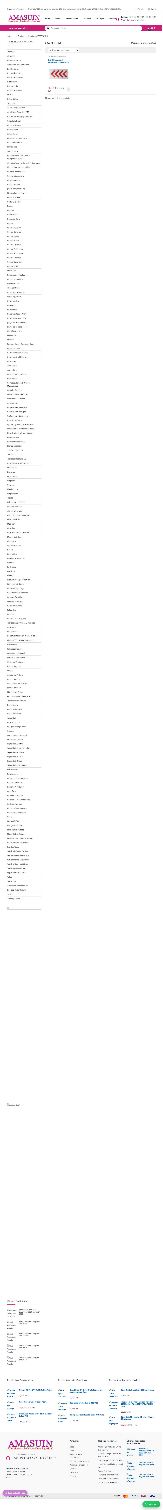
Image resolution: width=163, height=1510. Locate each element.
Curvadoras (12, 309)
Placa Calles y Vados (15, 830)
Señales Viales (13, 847)
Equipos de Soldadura (16, 890)
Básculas (11, 528)
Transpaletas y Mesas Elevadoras (21, 623)
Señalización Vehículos (16, 868)
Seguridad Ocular (14, 761)
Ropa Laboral (12, 705)
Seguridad (11, 718)
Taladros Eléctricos (15, 450)
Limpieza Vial (12, 493)
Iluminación (12, 467)
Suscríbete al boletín (16, 1493)
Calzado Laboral (14, 121)
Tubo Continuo (13, 288)
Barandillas (12, 554)
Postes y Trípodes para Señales (20, 838)
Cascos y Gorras (14, 722)
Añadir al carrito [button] (67, 89)
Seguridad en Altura (15, 752)
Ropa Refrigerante (15, 713)
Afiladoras (11, 361)
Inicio (47, 18)
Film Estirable (13, 283)
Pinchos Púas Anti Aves (16, 193)
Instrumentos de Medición (18, 532)
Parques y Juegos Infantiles (18, 580)
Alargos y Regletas (14, 511)
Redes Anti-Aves (105, 1471)
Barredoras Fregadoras (16, 374)
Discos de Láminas (15, 77)
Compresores (12, 631)
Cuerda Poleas (13, 240)
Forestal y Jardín (14, 296)
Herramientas (13, 301)
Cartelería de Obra (15, 795)
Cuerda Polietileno (15, 249)
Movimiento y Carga (15, 588)
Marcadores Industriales (17, 683)
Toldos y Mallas (13, 899)
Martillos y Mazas (14, 331)
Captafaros (11, 791)
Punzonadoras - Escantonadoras (20, 344)
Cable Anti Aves (13, 184)
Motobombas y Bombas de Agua (20, 428)
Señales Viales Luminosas (57, 56)
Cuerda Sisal (12, 266)
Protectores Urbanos (15, 584)
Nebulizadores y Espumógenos (20, 433)
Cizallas (10, 305)
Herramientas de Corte (16, 318)
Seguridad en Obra (15, 757)
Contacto (112, 18)
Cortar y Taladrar (14, 202)
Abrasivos (11, 56)
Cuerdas (10, 223)
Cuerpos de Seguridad (16, 726)
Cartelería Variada (14, 804)
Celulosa (10, 485)
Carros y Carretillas (15, 597)
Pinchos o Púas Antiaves (108, 1475)
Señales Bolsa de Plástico (17, 851)
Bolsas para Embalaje (16, 275)
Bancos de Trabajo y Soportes (19, 116)
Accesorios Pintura (15, 675)
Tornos (10, 454)
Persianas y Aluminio (16, 657)
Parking (10, 575)
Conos (9, 817)
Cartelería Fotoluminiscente (18, 799)
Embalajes (11, 270)
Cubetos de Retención (16, 171)
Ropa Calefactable (14, 709)
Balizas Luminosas (15, 782)
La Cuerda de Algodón (107, 1482)
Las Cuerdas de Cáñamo (108, 1478)
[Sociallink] (7, 1483)
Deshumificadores (15, 142)
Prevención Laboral (15, 739)
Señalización (12, 769)
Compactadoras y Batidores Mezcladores (18, 384)
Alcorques (11, 541)
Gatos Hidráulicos (14, 605)
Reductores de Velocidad (17, 842)
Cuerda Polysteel (14, 257)
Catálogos (100, 18)
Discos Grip (12, 82)
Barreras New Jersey (15, 787)
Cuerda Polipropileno (16, 253)
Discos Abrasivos (14, 73)
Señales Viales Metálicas (17, 864)
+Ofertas (11, 51)
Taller (9, 894)
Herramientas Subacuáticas (18, 463)
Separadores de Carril (16, 872)
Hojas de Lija (12, 86)
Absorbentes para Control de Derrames (23, 163)
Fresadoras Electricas (16, 399)
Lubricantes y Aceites (16, 502)
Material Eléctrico (14, 506)
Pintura (10, 670)
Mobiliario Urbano (15, 537)
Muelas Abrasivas (14, 90)
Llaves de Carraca (14, 327)
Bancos (10, 550)
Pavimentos (12, 644)
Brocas (10, 206)
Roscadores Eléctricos (16, 441)
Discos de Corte (13, 219)
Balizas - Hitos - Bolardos (17, 778)
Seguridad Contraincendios (18, 748)
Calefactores (12, 134)
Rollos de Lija (12, 99)
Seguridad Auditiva (15, 744)
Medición (11, 524)
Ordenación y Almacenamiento (20, 640)
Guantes (10, 731)
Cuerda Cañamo (14, 232)
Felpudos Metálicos (15, 649)
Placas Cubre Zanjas (15, 834)
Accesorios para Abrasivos (18, 64)
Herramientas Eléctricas (17, 357)
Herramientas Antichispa (17, 352)
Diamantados (12, 214)
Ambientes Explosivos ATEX (18, 112)
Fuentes (10, 562)
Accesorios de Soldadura (17, 885)
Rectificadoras (13, 437)
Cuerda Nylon (13, 236)
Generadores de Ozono (17, 407)
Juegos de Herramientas (17, 322)
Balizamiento (12, 774)
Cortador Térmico (14, 390)
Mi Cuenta (152, 9)
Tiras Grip (11, 103)
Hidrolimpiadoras (14, 420)
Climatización (12, 129)
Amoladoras (12, 365)
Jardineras (11, 567)
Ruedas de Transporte (16, 618)
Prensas (10, 339)
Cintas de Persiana (15, 662)
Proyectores (12, 476)
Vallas (9, 877)
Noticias (87, 18)
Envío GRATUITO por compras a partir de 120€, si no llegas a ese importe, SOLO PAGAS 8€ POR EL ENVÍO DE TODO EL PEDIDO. (74, 9)
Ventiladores (12, 151)
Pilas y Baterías (13, 519)
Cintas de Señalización (16, 812)
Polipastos (11, 610)
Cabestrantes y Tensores (17, 592)
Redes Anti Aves (14, 197)
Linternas (11, 472)
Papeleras (11, 571)
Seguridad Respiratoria (17, 765)
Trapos (10, 498)
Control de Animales (15, 176)
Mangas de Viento (14, 825)
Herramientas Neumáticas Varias (21, 636)
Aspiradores (12, 370)
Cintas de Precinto (14, 279)
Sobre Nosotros (71, 18)
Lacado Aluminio (14, 666)
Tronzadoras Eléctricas (16, 459)
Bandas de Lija (13, 69)
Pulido (9, 94)
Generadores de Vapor (16, 411)
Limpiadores (12, 489)
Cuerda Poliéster (14, 245)
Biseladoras (12, 378)
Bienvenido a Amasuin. (15, 9)
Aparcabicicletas (14, 545)
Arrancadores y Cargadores (18, 515)
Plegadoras (12, 335)
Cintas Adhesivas (14, 125)
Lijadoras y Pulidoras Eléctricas (20, 424)
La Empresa (74, 1457)
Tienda (140, 9)
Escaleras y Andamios (16, 292)
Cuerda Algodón (14, 227)
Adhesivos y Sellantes (16, 107)
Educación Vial (13, 821)
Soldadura (11, 881)
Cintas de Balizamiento (16, 808)
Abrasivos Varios (14, 60)
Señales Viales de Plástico (18, 855)
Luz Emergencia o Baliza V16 (110, 1460)
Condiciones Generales (79, 1461)
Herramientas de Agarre (17, 314)
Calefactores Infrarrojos (17, 138)
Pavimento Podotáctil (16, 653)
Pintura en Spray (14, 688)
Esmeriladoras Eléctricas (17, 394)
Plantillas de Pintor (15, 692)
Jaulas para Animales (16, 189)
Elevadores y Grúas (15, 601)
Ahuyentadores (13, 180)
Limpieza (11, 480)
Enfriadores (12, 147)
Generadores (12, 403)
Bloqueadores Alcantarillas (18, 167)
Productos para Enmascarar (19, 696)
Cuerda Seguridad (15, 262)
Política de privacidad (79, 1465)
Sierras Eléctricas (14, 446)
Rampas (10, 614)
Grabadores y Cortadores (17, 416)
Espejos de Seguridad (16, 558)
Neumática (11, 627)
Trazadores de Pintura (16, 700)
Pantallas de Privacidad (17, 735)
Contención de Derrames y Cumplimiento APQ (18, 157)
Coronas (10, 210)
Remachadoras (13, 348)
